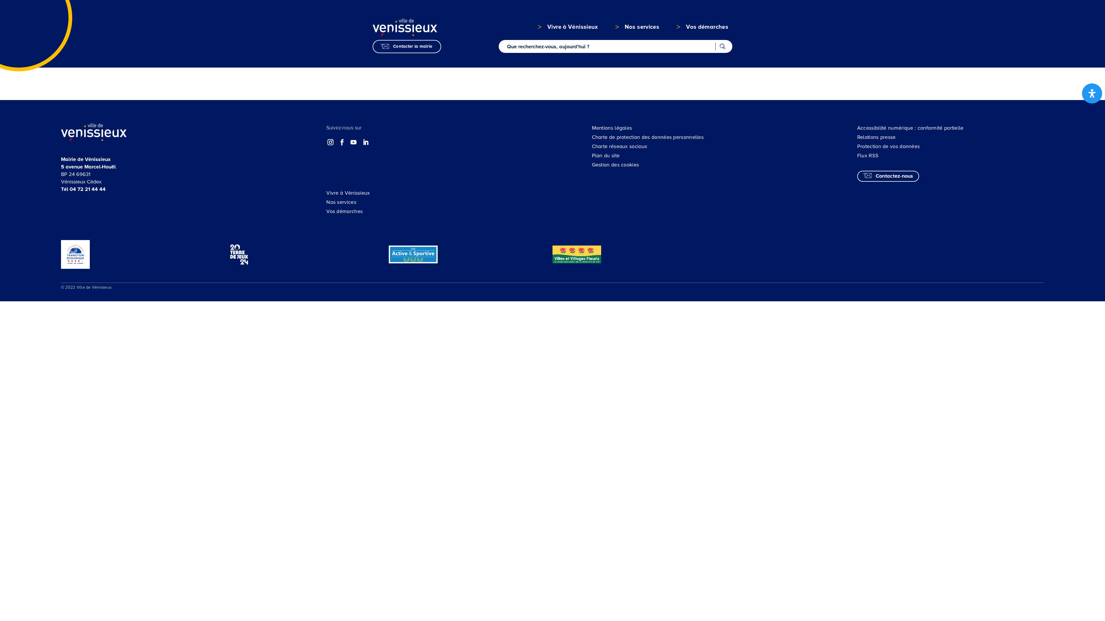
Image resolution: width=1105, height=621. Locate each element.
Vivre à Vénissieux (348, 193)
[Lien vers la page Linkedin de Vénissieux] (365, 142)
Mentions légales (612, 128)
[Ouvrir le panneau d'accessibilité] (1092, 93)
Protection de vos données (888, 146)
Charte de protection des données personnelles (648, 137)
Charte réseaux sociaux (619, 146)
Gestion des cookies (615, 165)
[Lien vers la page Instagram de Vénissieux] (331, 142)
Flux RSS (868, 155)
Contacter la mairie (412, 46)
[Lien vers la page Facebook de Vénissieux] (342, 142)
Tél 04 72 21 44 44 (83, 189)
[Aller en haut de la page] (1038, 566)
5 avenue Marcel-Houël (88, 167)
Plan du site (606, 155)
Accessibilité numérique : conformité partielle (910, 128)
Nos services (341, 202)
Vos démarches (344, 211)
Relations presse (876, 137)
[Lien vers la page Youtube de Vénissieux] (354, 142)
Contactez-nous (894, 176)
